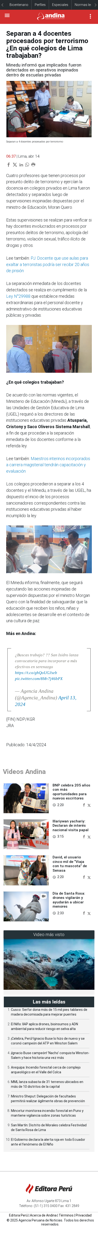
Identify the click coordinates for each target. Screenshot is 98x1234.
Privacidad (84, 1215)
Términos (66, 1215)
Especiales (60, 5)
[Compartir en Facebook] (84, 804)
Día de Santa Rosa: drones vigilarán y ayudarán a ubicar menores (69, 900)
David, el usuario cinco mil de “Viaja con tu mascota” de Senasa (70, 863)
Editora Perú (18, 1215)
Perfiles (40, 5)
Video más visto (49, 934)
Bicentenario (19, 5)
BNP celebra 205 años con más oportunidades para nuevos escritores (71, 791)
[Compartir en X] (89, 804)
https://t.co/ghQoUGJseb (36, 672)
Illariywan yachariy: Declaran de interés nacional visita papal (70, 825)
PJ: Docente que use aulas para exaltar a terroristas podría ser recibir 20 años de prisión (47, 264)
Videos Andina (24, 772)
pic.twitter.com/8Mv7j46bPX (39, 678)
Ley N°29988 (18, 296)
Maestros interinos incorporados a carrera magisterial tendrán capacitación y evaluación (48, 465)
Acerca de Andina (43, 1215)
